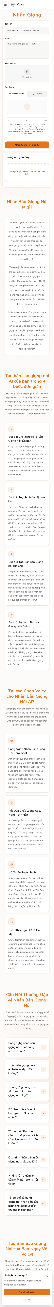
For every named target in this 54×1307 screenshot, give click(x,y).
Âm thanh (9, 87)
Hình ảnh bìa (10, 63)
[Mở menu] (5, 4)
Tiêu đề (9, 24)
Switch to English (27, 1292)
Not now (27, 1299)
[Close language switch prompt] (47, 1276)
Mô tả (8, 38)
